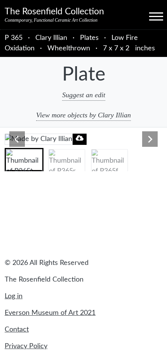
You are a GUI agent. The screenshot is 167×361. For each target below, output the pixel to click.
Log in (14, 296)
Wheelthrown (68, 48)
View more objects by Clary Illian (83, 115)
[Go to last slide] (17, 139)
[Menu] (149, 15)
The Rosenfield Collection (54, 11)
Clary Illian (52, 37)
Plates (89, 37)
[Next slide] (150, 139)
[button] (24, 159)
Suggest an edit (83, 95)
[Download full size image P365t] (80, 138)
